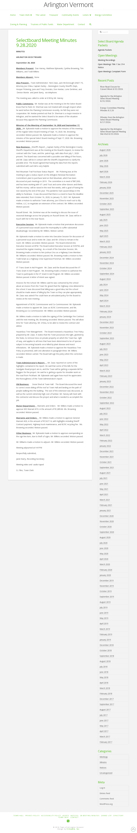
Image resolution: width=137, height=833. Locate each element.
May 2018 (104, 677)
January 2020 (105, 575)
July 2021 (103, 478)
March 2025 (105, 241)
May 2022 (104, 424)
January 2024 (105, 317)
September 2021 (107, 467)
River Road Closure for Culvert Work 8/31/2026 (111, 88)
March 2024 (105, 306)
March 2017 (105, 736)
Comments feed (107, 798)
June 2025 (104, 225)
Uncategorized (106, 773)
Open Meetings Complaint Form (112, 71)
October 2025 (106, 203)
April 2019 (104, 623)
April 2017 (104, 731)
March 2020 (105, 564)
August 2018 (105, 661)
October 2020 (106, 526)
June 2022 (104, 419)
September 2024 (107, 273)
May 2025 (104, 230)
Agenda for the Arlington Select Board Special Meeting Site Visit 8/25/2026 (113, 131)
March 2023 (105, 370)
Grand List (106, 816)
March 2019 (105, 629)
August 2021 (105, 473)
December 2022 (107, 386)
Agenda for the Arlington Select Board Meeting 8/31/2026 (111, 98)
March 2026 (105, 177)
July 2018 (103, 666)
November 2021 (107, 456)
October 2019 (106, 591)
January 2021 (105, 510)
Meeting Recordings (106, 60)
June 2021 (104, 483)
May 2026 (104, 166)
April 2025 (104, 236)
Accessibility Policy (51, 816)
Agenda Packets (105, 50)
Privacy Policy (32, 816)
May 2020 (104, 553)
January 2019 (105, 639)
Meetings (104, 757)
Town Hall (19, 816)
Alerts (66, 816)
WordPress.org (106, 804)
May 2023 (104, 360)
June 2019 (104, 612)
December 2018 (107, 645)
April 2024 (104, 300)
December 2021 (107, 451)
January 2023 (105, 381)
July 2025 (103, 220)
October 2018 (106, 650)
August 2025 (105, 214)
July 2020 (103, 543)
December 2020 (107, 516)
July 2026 (103, 155)
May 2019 (104, 618)
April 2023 (104, 365)
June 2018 (104, 672)
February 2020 (106, 570)
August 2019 (105, 602)
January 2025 (105, 252)
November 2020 (107, 521)
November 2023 (107, 327)
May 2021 (104, 489)
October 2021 (106, 462)
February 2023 (106, 376)
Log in (102, 788)
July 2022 (103, 413)
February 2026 (106, 182)
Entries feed (105, 793)
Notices (103, 767)
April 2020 (104, 559)
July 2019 (103, 607)
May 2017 (104, 726)
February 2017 (106, 742)
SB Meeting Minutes (89, 816)
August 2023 (105, 343)
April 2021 (104, 494)
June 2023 (104, 354)
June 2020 (104, 548)
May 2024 (104, 295)
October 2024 (106, 268)
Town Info (63, 817)
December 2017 (107, 699)
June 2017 (104, 720)
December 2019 (107, 580)
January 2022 (105, 446)
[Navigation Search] (90, 24)
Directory (118, 816)
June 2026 (104, 160)
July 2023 (103, 349)
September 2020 (107, 532)
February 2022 (106, 440)
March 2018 (105, 688)
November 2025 (107, 198)
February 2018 (106, 693)
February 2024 (106, 311)
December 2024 (107, 257)
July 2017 (103, 715)
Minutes (103, 762)
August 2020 (105, 537)
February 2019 (106, 634)
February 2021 (106, 505)
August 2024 (105, 279)
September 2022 (107, 403)
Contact (74, 817)
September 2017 (107, 704)
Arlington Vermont (68, 4)
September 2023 (107, 338)
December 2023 (107, 322)
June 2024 (104, 290)
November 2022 (107, 392)
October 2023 (106, 333)
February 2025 (106, 246)
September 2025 (107, 209)
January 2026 (105, 187)
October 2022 (106, 397)
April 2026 (104, 171)
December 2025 (107, 193)
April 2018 (104, 682)
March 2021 (105, 499)
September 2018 (107, 656)
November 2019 (107, 586)
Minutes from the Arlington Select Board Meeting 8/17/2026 (112, 119)
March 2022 (105, 435)
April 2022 (104, 430)
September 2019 (107, 596)
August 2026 (105, 150)
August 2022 (105, 408)
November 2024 (107, 263)
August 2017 (105, 709)
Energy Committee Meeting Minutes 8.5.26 (112, 109)
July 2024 (103, 284)
